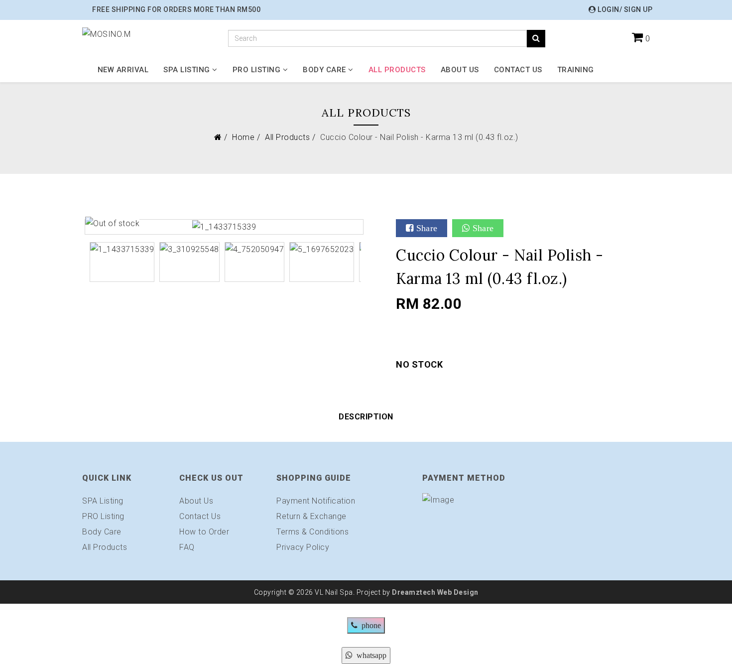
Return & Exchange (311, 516)
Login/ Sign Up (624, 9)
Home (243, 137)
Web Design (457, 592)
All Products (397, 69)
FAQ (187, 547)
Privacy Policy (302, 547)
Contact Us (518, 69)
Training (575, 69)
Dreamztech (413, 592)
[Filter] (536, 38)
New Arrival (123, 69)
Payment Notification (315, 501)
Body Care (324, 69)
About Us (460, 69)
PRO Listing (257, 69)
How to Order (204, 531)
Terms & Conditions (312, 531)
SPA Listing (186, 69)
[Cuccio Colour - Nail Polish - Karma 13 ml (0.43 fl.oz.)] (224, 226)
